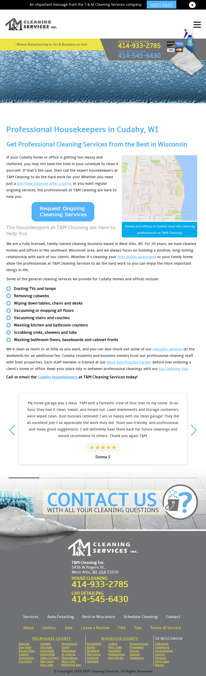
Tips (138, 627)
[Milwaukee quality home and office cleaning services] (103, 547)
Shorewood (69, 644)
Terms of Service (165, 627)
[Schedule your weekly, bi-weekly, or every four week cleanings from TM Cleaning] (62, 212)
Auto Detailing (60, 616)
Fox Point (25, 661)
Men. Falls (115, 647)
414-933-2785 (139, 46)
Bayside (24, 644)
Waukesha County (119, 638)
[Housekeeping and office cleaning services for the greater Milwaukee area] (31, 24)
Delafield (93, 651)
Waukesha (137, 658)
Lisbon (112, 644)
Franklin (45, 644)
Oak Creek (47, 661)
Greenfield (47, 654)
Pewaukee (137, 647)
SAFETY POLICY (161, 5)
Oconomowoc (139, 644)
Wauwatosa (69, 658)
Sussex (134, 651)
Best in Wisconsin (98, 616)
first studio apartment (137, 257)
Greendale (47, 651)
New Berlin (115, 658)
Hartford (92, 658)
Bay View (25, 647)
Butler (91, 647)
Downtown (26, 658)
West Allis (68, 661)
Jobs (68, 627)
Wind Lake (162, 661)
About (28, 627)
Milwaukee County (51, 638)
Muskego (114, 651)
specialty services (167, 349)
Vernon (135, 654)
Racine (159, 665)
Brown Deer (27, 651)
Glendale (46, 647)
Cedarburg (162, 647)
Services (31, 616)
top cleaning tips (173, 368)
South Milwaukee (69, 649)
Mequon (160, 658)
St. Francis (68, 654)
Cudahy (24, 654)
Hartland (92, 661)
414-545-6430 (139, 55)
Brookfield (94, 644)
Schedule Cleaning (141, 616)
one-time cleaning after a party (44, 183)
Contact (173, 616)
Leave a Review (95, 627)
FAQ (121, 627)
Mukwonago (116, 654)
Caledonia (161, 644)
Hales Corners (49, 658)
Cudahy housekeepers (58, 377)
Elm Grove (94, 654)
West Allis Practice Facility (129, 362)
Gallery (49, 627)
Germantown (164, 651)
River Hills (47, 665)
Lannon (160, 654)
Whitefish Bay (71, 665)
